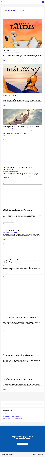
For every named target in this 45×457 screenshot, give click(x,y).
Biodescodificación (6, 381)
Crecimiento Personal (6, 52)
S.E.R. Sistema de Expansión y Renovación (17, 210)
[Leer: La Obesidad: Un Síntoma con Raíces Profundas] (22, 295)
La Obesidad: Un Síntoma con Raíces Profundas (19, 317)
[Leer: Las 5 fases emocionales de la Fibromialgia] (22, 372)
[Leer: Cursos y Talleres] (22, 33)
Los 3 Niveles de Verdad (11, 230)
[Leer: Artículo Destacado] (22, 78)
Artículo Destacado (9, 95)
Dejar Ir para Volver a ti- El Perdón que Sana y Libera (21, 127)
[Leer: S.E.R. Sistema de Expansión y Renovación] (22, 195)
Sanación (4, 128)
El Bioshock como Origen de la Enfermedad (18, 355)
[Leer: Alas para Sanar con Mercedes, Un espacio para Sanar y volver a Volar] (22, 250)
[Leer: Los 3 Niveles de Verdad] (8, 225)
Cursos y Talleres (9, 50)
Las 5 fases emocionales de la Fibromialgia (18, 379)
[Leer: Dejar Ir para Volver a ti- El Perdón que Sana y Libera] (22, 116)
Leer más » (4, 60)
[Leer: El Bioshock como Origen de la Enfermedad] (20, 341)
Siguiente (40, 394)
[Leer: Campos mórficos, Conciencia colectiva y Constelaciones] (22, 152)
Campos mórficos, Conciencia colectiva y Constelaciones (12, 418)
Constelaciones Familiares (7, 171)
